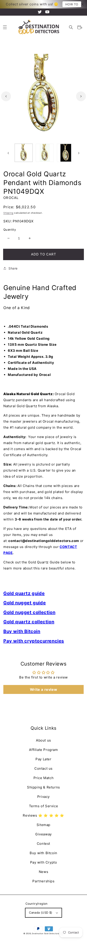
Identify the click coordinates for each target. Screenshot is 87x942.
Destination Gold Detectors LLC (48, 933)
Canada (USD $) (40, 912)
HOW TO (71, 4)
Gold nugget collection (29, 612)
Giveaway (43, 834)
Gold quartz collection (28, 621)
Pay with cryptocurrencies (33, 641)
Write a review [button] (43, 689)
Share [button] (13, 268)
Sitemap (43, 825)
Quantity (9, 229)
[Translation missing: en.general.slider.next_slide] (81, 96)
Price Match (43, 778)
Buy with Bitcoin (21, 631)
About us (43, 740)
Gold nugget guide (24, 602)
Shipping (8, 212)
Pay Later (43, 759)
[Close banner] (82, 4)
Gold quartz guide (24, 593)
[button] (71, 27)
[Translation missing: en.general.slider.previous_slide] (6, 96)
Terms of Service (43, 806)
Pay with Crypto (43, 862)
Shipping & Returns (43, 787)
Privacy (43, 796)
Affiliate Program (43, 750)
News (43, 872)
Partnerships (43, 881)
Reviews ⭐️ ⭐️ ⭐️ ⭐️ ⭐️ (43, 815)
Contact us (43, 768)
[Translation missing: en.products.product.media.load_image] (24, 153)
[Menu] (5, 27)
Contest (43, 843)
